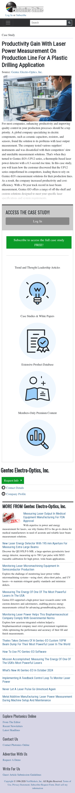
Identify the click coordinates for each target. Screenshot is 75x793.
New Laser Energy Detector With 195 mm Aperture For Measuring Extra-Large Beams (34, 545)
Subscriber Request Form (42, 784)
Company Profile (16, 494)
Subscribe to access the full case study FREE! (39, 242)
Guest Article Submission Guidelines (22, 774)
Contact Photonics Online (16, 745)
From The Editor (11, 722)
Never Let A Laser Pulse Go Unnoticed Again (29, 689)
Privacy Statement (21, 784)
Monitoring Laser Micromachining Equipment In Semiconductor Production (30, 567)
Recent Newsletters (13, 726)
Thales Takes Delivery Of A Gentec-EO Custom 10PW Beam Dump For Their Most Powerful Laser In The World (36, 642)
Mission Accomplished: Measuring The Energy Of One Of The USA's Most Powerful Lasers (36, 661)
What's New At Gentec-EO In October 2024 (27, 670)
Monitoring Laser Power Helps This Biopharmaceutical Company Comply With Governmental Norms (35, 616)
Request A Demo (12, 760)
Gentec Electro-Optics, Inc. (27, 72)
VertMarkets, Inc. (34, 781)
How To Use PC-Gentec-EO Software (24, 651)
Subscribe (21, 15)
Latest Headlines (11, 730)
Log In (9, 15)
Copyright (8, 781)
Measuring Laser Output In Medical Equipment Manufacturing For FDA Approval (44, 517)
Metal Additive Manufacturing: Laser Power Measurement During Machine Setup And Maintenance (37, 698)
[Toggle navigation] (8, 22)
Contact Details (15, 488)
